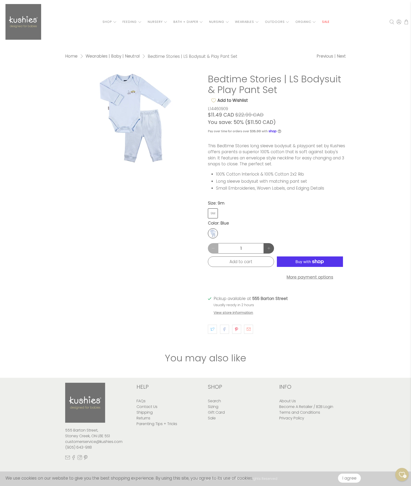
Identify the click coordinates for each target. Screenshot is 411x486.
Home (71, 56)
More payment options (310, 277)
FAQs (141, 401)
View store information (233, 312)
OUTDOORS (275, 22)
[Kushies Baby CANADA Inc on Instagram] (79, 458)
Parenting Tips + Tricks (157, 424)
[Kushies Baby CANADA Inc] (23, 22)
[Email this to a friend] (248, 329)
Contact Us (147, 406)
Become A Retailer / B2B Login (306, 406)
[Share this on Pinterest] (236, 329)
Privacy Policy (291, 418)
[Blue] (213, 233)
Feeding (129, 22)
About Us (287, 401)
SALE (326, 22)
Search (214, 401)
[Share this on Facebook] (224, 329)
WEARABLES (244, 22)
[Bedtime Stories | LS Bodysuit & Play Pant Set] (134, 119)
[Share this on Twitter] (212, 329)
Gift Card (216, 412)
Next (341, 56)
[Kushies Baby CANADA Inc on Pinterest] (85, 458)
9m (212, 213)
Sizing (213, 406)
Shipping (145, 412)
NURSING (216, 22)
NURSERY (155, 22)
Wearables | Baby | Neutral (113, 56)
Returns (143, 418)
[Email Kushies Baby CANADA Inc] (67, 458)
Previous (325, 56)
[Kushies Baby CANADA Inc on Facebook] (73, 458)
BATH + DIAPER (185, 22)
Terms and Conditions (299, 412)
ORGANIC (303, 22)
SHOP (107, 22)
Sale (212, 418)
